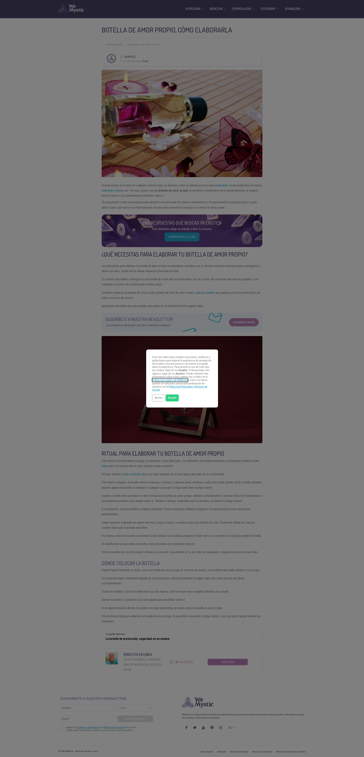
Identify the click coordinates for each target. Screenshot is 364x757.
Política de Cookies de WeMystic (170, 380)
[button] (158, 397)
